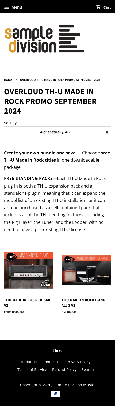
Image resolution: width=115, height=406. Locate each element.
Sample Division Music (73, 384)
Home (8, 80)
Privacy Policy (78, 361)
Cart (107, 7)
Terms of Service (32, 369)
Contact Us (52, 361)
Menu (16, 7)
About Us (29, 361)
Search (88, 369)
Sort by (10, 122)
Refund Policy (64, 369)
